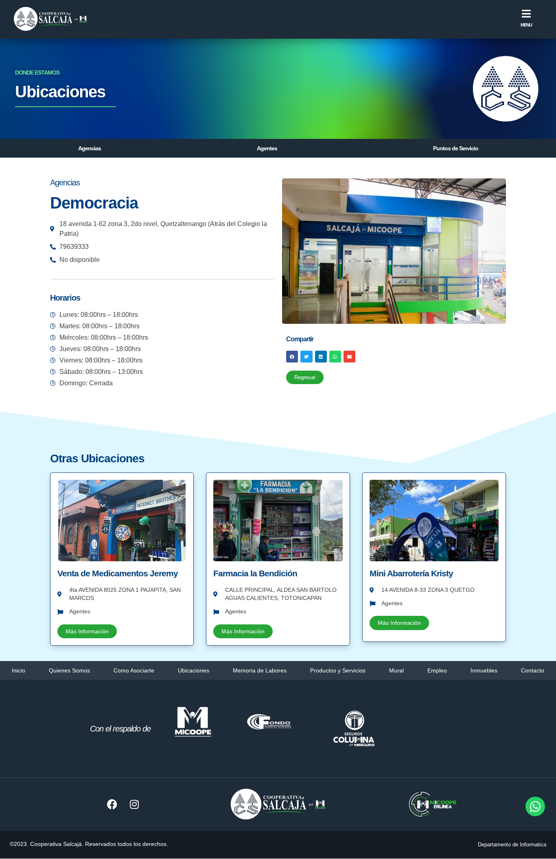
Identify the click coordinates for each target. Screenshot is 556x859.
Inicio (18, 670)
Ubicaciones (193, 670)
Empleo (437, 670)
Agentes (267, 148)
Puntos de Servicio (455, 148)
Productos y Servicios (338, 670)
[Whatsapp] (535, 806)
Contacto (532, 670)
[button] (292, 356)
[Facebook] (112, 804)
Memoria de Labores (260, 670)
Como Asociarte (134, 670)
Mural (396, 670)
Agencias (89, 148)
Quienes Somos (69, 670)
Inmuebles (484, 670)
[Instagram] (134, 804)
